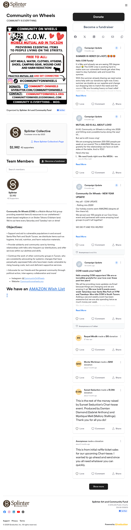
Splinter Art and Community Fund (35, 110)
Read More (81, 96)
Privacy (15, 521)
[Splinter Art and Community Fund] (15, 4)
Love (82, 104)
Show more (98, 486)
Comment (100, 104)
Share (118, 104)
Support (6, 521)
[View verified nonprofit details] (61, 110)
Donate (98, 17)
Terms (22, 521)
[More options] (120, 48)
